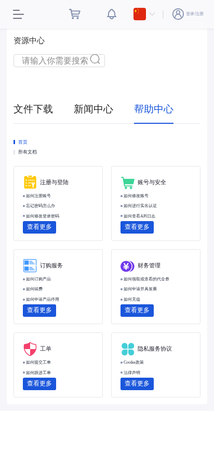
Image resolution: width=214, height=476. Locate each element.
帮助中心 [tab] (153, 109)
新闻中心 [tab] (93, 109)
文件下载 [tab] (33, 109)
